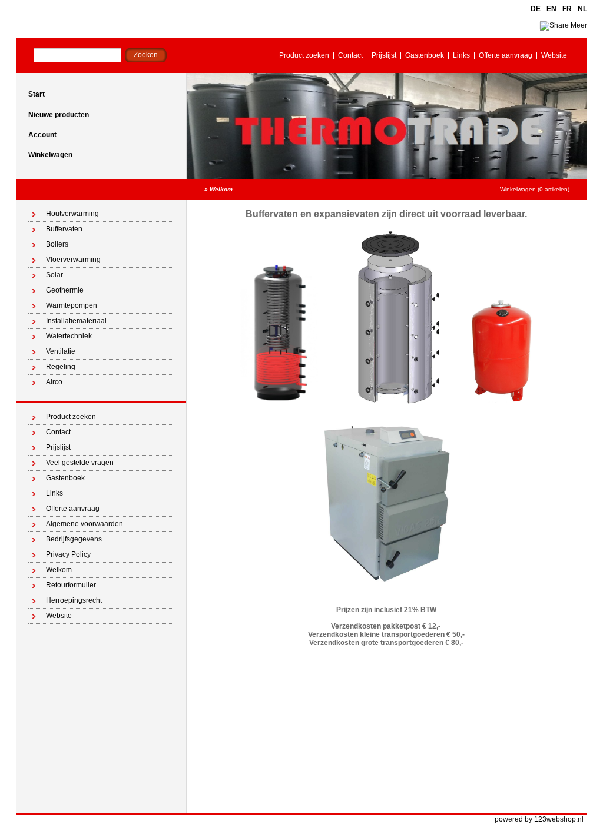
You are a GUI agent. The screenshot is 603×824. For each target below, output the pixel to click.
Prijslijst (384, 55)
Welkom (221, 189)
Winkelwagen (50, 155)
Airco (54, 382)
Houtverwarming (72, 214)
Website (554, 55)
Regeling (60, 367)
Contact (350, 55)
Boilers (57, 244)
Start (36, 94)
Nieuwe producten (58, 115)
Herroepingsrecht (74, 600)
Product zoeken (304, 55)
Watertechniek (69, 336)
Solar (54, 275)
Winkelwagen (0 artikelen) (534, 189)
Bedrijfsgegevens (74, 539)
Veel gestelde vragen (80, 462)
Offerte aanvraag (505, 55)
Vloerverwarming (73, 259)
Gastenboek (424, 55)
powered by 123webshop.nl (539, 819)
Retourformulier (71, 585)
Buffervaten (64, 229)
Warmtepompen (71, 305)
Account (42, 135)
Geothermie (65, 290)
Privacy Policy (68, 554)
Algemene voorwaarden (84, 524)
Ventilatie (60, 351)
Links (461, 55)
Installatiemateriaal (76, 321)
